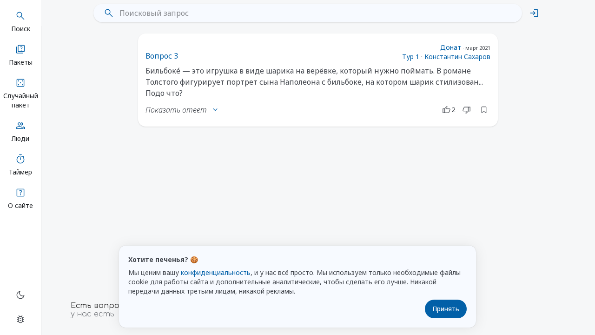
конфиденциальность (216, 272)
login (534, 13)
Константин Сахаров (457, 56)
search (108, 13)
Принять (445, 308)
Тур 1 (410, 56)
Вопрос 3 (161, 56)
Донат (450, 47)
